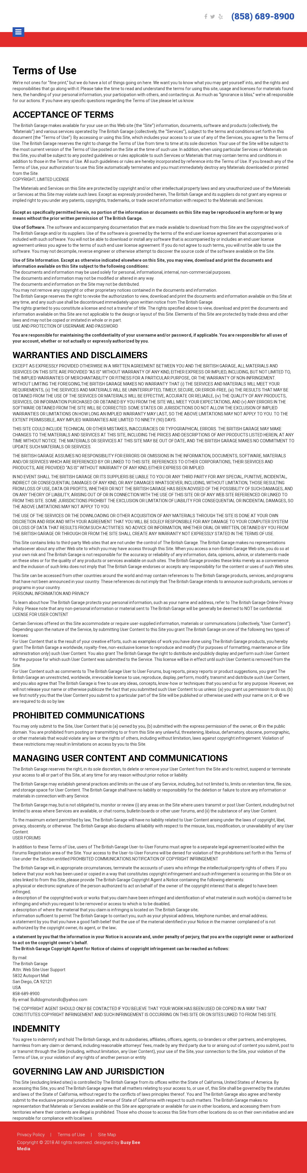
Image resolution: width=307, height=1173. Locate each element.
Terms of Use (71, 1134)
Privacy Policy (31, 1134)
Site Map (107, 1134)
